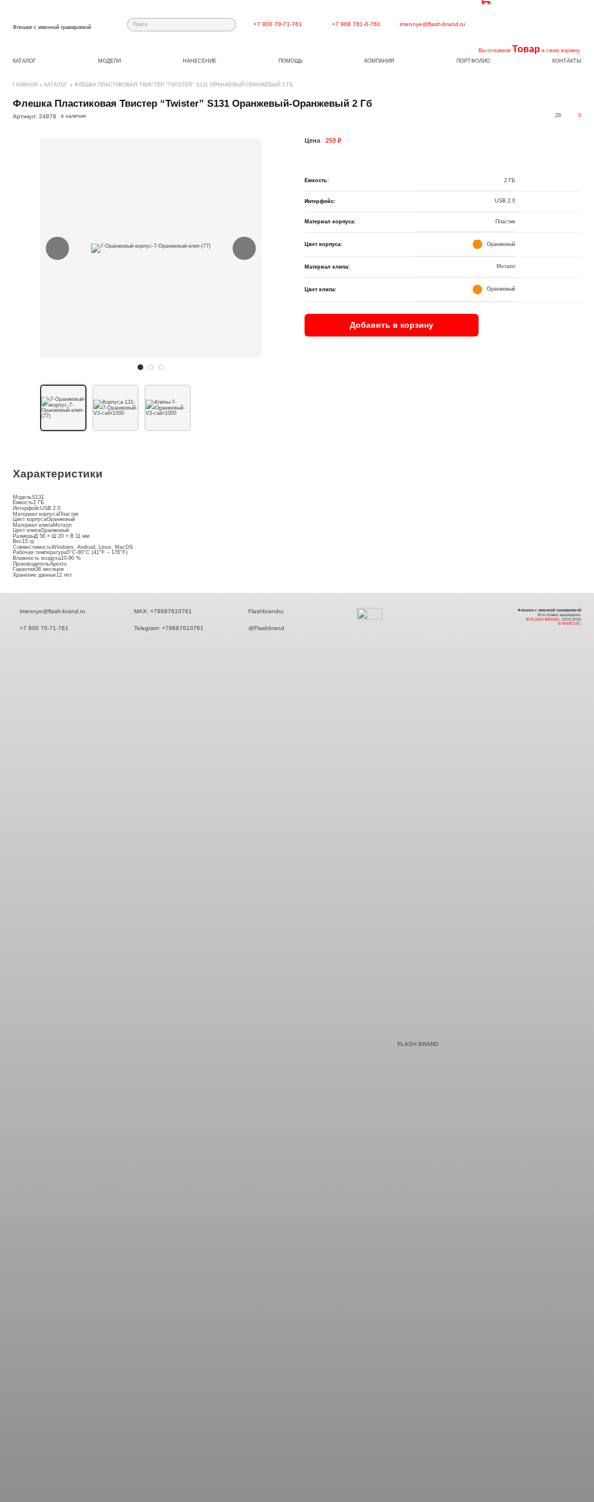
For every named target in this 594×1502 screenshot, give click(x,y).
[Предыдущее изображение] (57, 248)
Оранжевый (60, 519)
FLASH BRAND (418, 1044)
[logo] (52, 21)
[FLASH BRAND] (376, 1044)
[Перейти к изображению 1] (140, 367)
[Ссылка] (318, 24)
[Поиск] (229, 25)
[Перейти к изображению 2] (151, 367)
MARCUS (571, 623)
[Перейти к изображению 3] (161, 367)
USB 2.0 (50, 508)
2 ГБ (38, 502)
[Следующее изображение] (244, 248)
